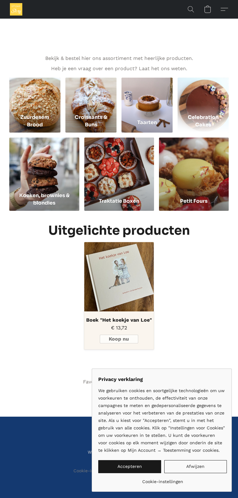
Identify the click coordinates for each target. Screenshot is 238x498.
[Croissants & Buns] (91, 94)
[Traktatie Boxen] (119, 164)
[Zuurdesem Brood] (34, 94)
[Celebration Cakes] (203, 94)
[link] (162, 479)
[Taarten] (147, 94)
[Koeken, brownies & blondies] (44, 164)
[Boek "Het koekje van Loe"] (118, 276)
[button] (16, 9)
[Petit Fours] (194, 164)
